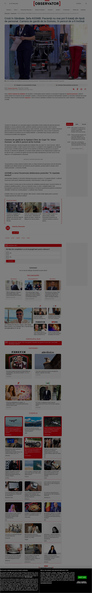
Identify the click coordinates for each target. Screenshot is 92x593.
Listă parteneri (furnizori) (46, 582)
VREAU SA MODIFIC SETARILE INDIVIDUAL (82, 582)
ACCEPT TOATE (82, 577)
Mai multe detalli (28, 576)
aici (17, 585)
